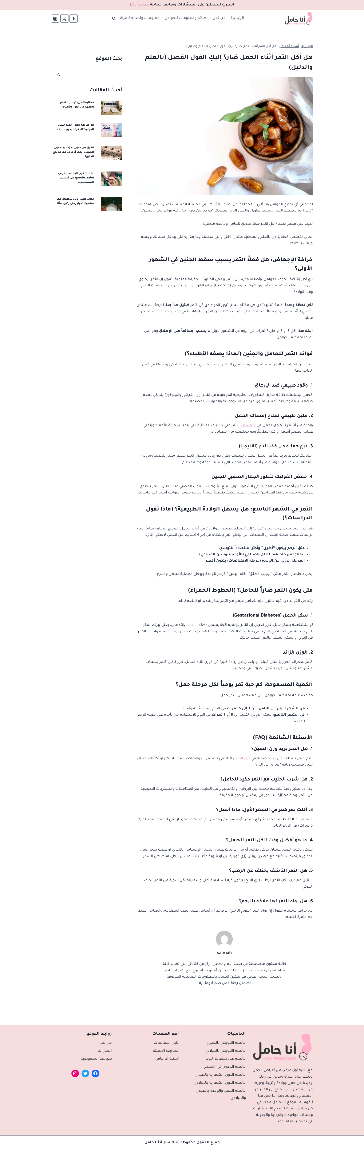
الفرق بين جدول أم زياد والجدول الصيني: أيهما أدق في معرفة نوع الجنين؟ (73, 152)
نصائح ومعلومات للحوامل (186, 18)
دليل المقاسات (166, 1043)
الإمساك (248, 426)
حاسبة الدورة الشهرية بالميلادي (220, 1083)
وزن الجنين (241, 759)
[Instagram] (55, 19)
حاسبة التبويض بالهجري (226, 1043)
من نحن (219, 18)
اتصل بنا (105, 1051)
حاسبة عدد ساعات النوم (226, 1059)
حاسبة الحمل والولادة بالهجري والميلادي (220, 1094)
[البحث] (58, 75)
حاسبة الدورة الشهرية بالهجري (220, 1075)
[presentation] (111, 108)
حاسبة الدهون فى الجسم (225, 1067)
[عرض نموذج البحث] (114, 18)
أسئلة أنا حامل (289, 46)
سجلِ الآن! (139, 5)
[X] (64, 19)
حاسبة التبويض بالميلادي (225, 1051)
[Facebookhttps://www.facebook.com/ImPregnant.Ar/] (74, 19)
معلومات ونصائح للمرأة (140, 18)
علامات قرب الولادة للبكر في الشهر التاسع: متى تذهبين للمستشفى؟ (76, 178)
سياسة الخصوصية (96, 1059)
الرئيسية (237, 18)
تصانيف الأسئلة (166, 1051)
